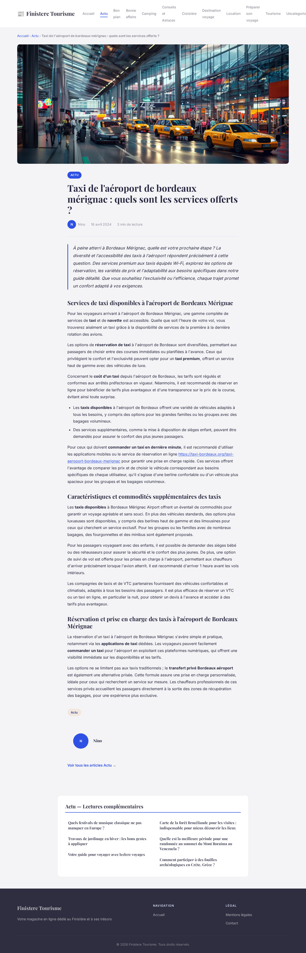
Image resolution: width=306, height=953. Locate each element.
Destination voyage (211, 13)
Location (233, 13)
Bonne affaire (131, 13)
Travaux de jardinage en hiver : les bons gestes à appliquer (107, 841)
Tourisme (273, 13)
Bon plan (116, 13)
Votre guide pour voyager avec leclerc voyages (106, 854)
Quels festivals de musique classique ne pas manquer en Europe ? (105, 825)
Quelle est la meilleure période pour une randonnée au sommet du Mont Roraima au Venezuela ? (196, 843)
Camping (149, 13)
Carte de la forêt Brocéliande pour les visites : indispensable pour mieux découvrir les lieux (198, 825)
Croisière (189, 13)
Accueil (88, 13)
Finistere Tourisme (46, 13)
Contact (232, 923)
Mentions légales (239, 915)
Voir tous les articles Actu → (91, 765)
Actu (104, 13)
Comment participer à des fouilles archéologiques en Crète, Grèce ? (188, 862)
